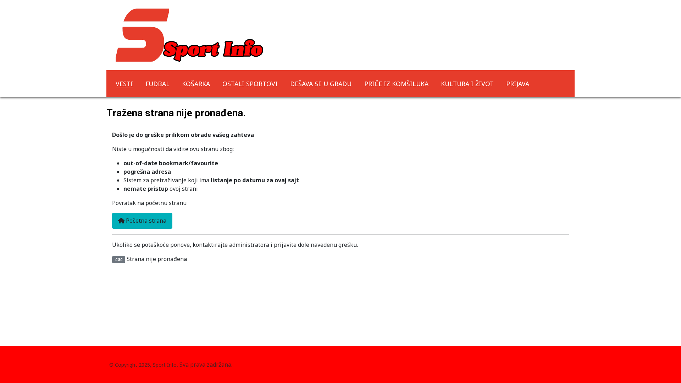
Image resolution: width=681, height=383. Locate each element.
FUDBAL (157, 83)
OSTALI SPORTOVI (250, 83)
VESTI (124, 83)
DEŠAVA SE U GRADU (320, 83)
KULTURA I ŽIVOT (467, 83)
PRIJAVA (517, 83)
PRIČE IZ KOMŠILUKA (396, 83)
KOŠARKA (196, 83)
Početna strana (145, 220)
